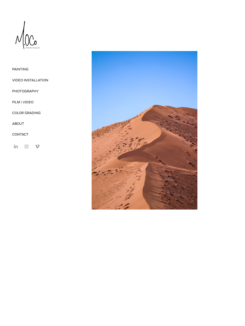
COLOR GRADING (26, 112)
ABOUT (18, 123)
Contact (20, 134)
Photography (25, 91)
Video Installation (30, 80)
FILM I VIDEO (22, 102)
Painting (20, 69)
